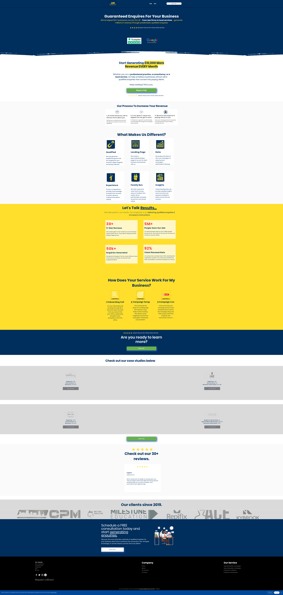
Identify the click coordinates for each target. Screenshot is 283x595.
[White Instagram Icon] (42, 575)
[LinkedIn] (45, 575)
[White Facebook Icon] (36, 575)
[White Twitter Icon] (39, 575)
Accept (276, 592)
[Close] (281, 592)
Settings (270, 592)
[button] (174, 3)
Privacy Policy (53, 592)
